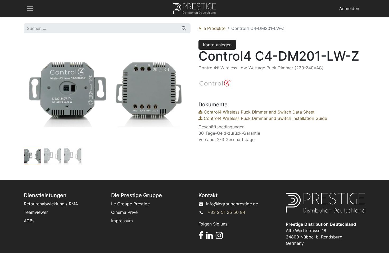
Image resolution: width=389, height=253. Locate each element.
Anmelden (349, 8)
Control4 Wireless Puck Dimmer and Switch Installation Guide (264, 118)
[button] (36, 92)
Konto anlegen (217, 44)
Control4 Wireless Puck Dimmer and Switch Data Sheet (258, 112)
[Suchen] (184, 28)
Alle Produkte (211, 28)
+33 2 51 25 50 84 (226, 212)
